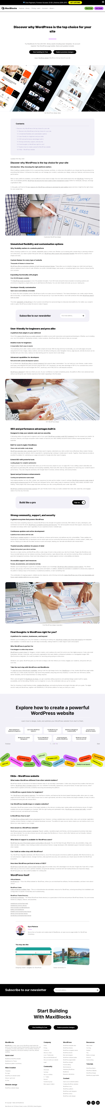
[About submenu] (54, 8)
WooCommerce (67, 1067)
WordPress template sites (69, 1045)
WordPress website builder (70, 1057)
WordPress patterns (68, 1088)
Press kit (88, 1057)
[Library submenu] (30, 8)
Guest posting (89, 1060)
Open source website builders (70, 1081)
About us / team (48, 1052)
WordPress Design (91, 1073)
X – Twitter (46, 1077)
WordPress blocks (67, 1052)
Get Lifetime (75, 2)
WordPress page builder (69, 1060)
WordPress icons (67, 1086)
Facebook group (48, 1081)
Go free (7, 1080)
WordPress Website (91, 1070)
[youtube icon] (93, 1103)
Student (88, 1050)
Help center (89, 1045)
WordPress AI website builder (12, 1075)
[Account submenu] (48, 8)
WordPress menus (67, 1093)
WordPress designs (68, 1062)
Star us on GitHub (48, 1074)
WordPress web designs (69, 1096)
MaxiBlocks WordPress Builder (13, 1058)
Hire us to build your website (51, 1060)
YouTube (46, 1072)
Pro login (7, 1073)
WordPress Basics (91, 1068)
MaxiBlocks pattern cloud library (13, 1063)
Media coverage (90, 1055)
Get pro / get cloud (10, 1078)
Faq (87, 1052)
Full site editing (67, 1064)
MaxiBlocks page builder (92, 1075)
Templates (8, 1071)
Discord (46, 1079)
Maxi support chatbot (49, 1084)
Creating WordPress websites (70, 1084)
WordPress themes (68, 1048)
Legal (45, 1062)
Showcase (46, 1069)
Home (36, 58)
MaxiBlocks (66, 1071)
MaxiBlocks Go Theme (11, 1061)
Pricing (45, 1048)
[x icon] (89, 1103)
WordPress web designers (70, 1091)
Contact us (46, 1050)
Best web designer (68, 1055)
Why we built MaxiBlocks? (50, 1057)
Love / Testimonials (48, 1055)
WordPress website (44, 58)
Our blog (88, 1048)
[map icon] (98, 1103)
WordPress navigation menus (70, 1050)
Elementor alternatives (68, 1074)
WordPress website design (12, 1088)
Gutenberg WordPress (68, 1069)
